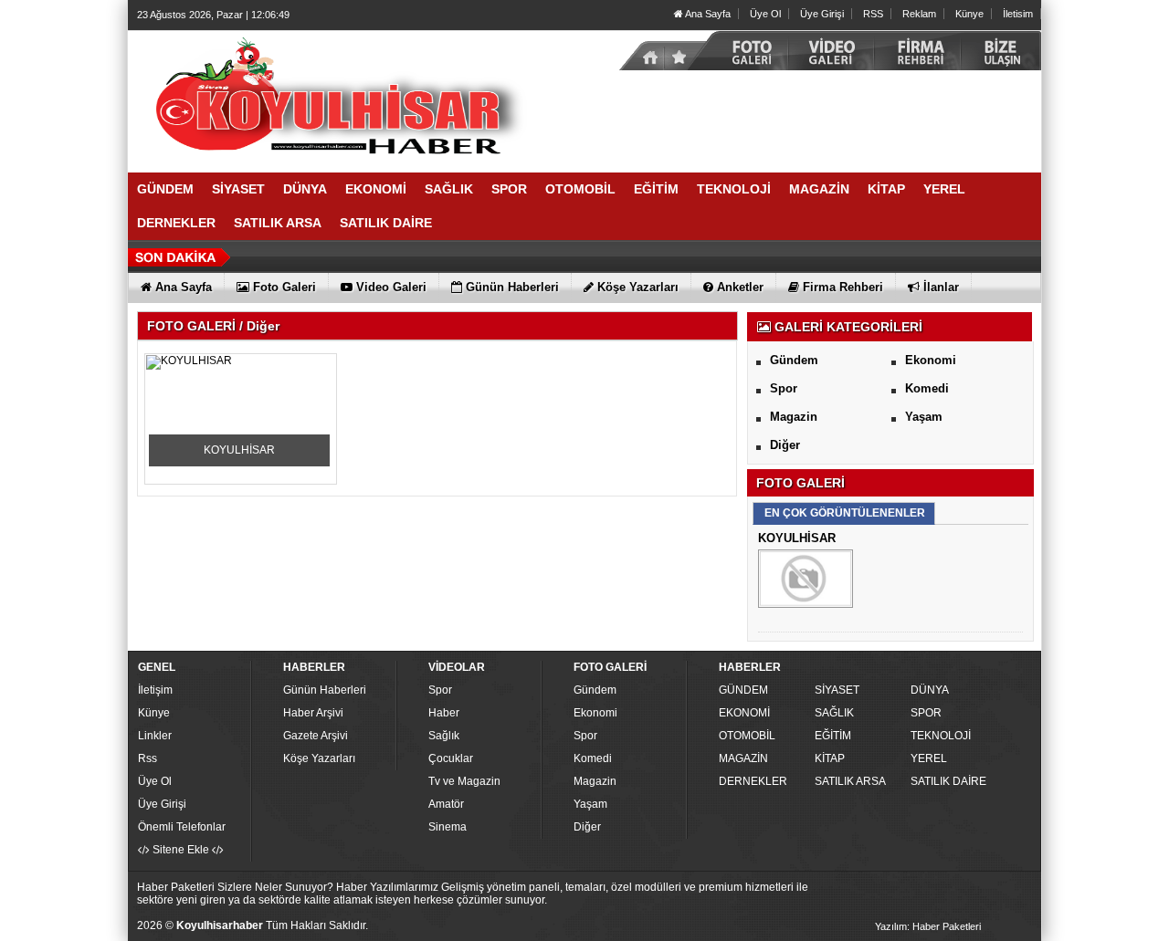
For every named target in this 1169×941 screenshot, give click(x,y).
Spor (783, 388)
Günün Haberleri (324, 690)
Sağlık (443, 735)
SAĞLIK (834, 712)
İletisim (1018, 13)
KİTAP (830, 758)
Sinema (447, 827)
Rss (147, 758)
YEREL (929, 758)
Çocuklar (450, 758)
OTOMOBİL (747, 735)
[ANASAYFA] (329, 94)
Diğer (785, 445)
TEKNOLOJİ (941, 735)
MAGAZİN (743, 758)
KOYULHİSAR (239, 450)
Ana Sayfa (707, 13)
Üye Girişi (822, 13)
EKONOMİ (744, 712)
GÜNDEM (743, 690)
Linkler (155, 735)
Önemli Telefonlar (182, 827)
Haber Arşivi (313, 712)
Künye (969, 13)
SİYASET (837, 690)
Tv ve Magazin (464, 781)
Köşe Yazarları (319, 758)
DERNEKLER (753, 781)
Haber (443, 712)
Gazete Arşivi (315, 735)
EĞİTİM (833, 735)
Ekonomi (930, 360)
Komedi (927, 388)
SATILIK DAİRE (948, 781)
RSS (873, 13)
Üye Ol (765, 13)
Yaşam (924, 416)
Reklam (919, 13)
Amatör (446, 804)
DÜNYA (930, 690)
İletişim (155, 690)
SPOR (926, 712)
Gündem (794, 360)
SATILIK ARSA (850, 781)
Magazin (793, 416)
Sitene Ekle (181, 849)
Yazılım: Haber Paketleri (928, 926)
